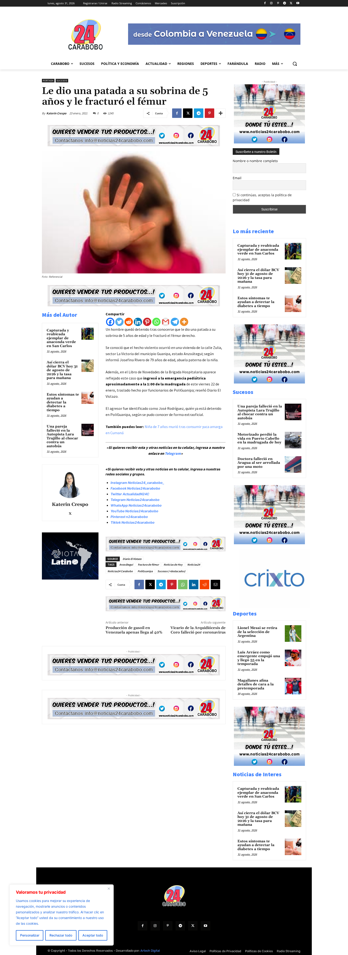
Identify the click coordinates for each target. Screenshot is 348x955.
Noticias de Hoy (173, 564)
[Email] (215, 584)
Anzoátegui (126, 564)
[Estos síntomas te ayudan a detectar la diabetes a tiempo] (87, 398)
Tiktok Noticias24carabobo (133, 522)
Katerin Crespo (56, 113)
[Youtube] (297, 3)
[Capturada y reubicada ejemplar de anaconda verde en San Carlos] (87, 334)
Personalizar (29, 935)
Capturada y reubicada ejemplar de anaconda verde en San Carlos (61, 338)
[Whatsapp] (156, 322)
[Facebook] (265, 3)
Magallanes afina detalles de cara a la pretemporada (255, 684)
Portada (48, 80)
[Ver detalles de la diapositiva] (279, 607)
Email (237, 178)
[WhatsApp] (182, 584)
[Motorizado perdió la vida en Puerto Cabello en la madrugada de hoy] (293, 440)
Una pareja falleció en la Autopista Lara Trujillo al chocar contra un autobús (62, 436)
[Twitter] (119, 322)
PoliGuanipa (145, 571)
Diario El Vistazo (132, 559)
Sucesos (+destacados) (171, 571)
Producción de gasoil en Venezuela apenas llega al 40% (134, 630)
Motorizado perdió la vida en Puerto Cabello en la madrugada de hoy (259, 438)
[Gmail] (165, 322)
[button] (294, 63)
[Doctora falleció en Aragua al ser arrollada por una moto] (293, 464)
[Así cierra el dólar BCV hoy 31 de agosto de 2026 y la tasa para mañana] (87, 366)
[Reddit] (129, 322)
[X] (291, 3)
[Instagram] (271, 3)
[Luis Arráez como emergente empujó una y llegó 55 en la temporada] (293, 658)
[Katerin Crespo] (70, 484)
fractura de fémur (148, 564)
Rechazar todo (60, 935)
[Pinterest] (278, 3)
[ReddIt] (204, 584)
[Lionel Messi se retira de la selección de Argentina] (293, 633)
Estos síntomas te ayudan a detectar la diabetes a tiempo (63, 402)
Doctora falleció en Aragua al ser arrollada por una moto (258, 463)
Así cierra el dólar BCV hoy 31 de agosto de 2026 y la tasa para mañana (62, 370)
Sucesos (62, 80)
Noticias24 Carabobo (120, 571)
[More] (221, 113)
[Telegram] (284, 3)
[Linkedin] (138, 322)
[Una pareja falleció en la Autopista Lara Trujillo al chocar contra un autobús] (87, 430)
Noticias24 (193, 564)
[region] (61, 915)
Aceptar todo (92, 935)
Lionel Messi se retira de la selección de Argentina (257, 632)
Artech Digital (150, 950)
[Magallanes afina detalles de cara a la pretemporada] (293, 686)
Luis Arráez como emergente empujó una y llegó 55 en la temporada (258, 658)
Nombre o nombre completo (255, 161)
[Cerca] (109, 888)
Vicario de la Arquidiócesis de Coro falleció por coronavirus (198, 630)
